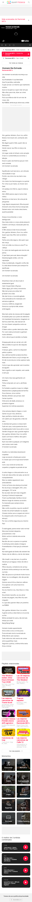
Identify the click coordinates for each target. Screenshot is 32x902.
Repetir (14, 45)
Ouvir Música (16, 2)
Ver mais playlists (14, 751)
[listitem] (16, 50)
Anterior (2, 45)
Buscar (28, 2)
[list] (16, 54)
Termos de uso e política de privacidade (16, 896)
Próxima (10, 45)
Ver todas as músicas (16, 63)
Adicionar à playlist (28, 50)
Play (6, 45)
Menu (3, 2)
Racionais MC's (7, 70)
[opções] (30, 45)
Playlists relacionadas (10, 664)
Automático (16, 899)
